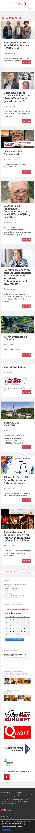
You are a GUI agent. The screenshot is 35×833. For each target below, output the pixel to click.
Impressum (4, 816)
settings (20, 826)
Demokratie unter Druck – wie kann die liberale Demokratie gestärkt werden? (17, 97)
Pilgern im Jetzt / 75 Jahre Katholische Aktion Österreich (16, 480)
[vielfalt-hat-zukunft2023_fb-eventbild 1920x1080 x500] (21, 698)
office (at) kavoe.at (14, 597)
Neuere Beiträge (8, 571)
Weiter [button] (20, 639)
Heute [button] (15, 639)
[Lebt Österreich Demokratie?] (17, 139)
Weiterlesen (26, 62)
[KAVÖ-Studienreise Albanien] (17, 325)
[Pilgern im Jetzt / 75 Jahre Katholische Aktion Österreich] (17, 465)
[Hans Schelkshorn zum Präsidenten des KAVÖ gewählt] (17, 30)
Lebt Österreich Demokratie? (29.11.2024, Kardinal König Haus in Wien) (16, 691)
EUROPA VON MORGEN (12, 424)
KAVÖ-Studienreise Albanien (15, 338)
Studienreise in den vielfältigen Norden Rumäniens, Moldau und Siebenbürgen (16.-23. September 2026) (17, 657)
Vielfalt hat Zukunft (16, 367)
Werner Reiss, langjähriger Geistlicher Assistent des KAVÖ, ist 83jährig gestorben (17, 211)
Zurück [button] (9, 639)
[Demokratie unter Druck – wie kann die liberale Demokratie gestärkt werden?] (17, 80)
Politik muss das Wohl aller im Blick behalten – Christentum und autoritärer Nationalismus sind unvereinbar (17, 276)
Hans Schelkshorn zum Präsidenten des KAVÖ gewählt (16, 45)
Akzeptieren (6, 830)
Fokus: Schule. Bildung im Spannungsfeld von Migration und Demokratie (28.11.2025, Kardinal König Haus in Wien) (17, 674)
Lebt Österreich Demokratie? (13, 153)
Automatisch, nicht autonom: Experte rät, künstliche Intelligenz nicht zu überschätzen (17, 536)
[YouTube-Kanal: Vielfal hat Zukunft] (7, 777)
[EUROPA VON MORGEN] (17, 410)
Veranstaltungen (10, 650)
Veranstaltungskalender (13, 604)
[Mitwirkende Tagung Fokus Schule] (27, 681)
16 (17, 573)
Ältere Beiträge (27, 573)
